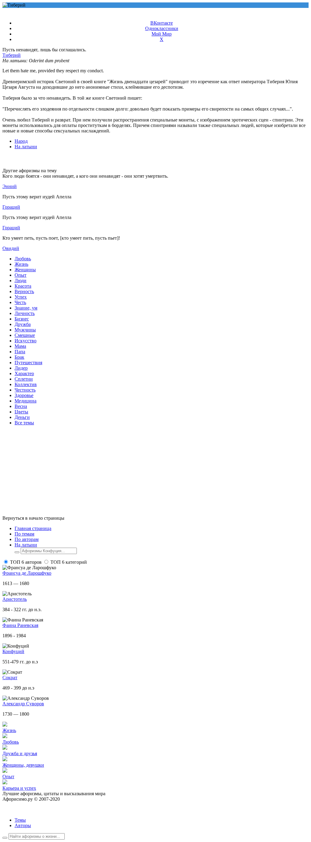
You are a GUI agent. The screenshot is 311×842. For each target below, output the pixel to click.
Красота (23, 286)
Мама (20, 346)
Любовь (23, 258)
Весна (21, 406)
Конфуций (13, 651)
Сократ (9, 677)
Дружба (23, 324)
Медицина (25, 400)
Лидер (21, 368)
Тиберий (11, 55)
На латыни (26, 146)
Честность (25, 389)
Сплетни (24, 379)
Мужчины (25, 329)
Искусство (25, 340)
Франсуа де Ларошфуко (26, 573)
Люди (20, 280)
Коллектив (26, 384)
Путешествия (28, 362)
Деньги (22, 417)
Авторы (23, 825)
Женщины (25, 269)
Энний (9, 186)
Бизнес (22, 318)
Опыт (20, 275)
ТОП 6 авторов (26, 562)
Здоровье (24, 395)
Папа (20, 351)
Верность (24, 291)
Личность (25, 313)
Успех (21, 296)
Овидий (10, 248)
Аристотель (14, 599)
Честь (20, 302)
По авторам (27, 539)
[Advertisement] (155, 472)
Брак (19, 357)
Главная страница (33, 528)
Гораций (11, 207)
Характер (24, 373)
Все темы (24, 422)
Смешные (25, 335)
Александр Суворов (23, 703)
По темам (24, 533)
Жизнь (21, 264)
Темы (20, 820)
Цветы (21, 411)
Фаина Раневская (20, 625)
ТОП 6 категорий (68, 562)
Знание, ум (26, 307)
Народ (21, 141)
